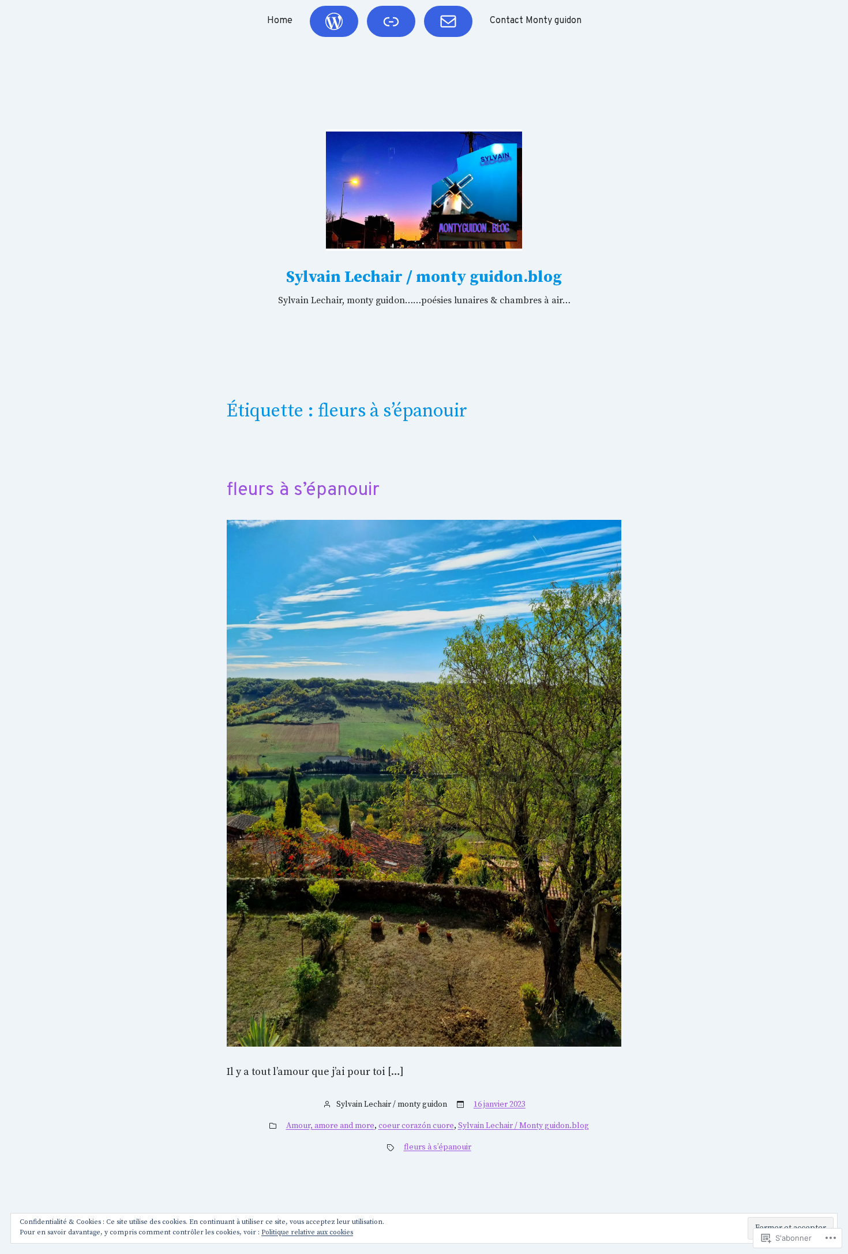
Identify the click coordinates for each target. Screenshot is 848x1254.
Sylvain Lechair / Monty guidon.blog (523, 1126)
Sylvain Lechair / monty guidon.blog (424, 277)
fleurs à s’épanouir (303, 490)
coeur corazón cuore (416, 1126)
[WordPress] (334, 21)
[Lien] (391, 21)
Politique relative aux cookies (307, 1232)
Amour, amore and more (330, 1126)
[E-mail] (448, 21)
